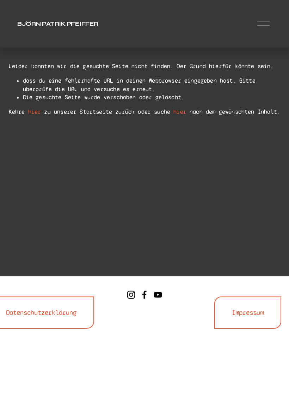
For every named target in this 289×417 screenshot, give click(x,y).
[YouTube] (158, 294)
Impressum (248, 313)
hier (34, 112)
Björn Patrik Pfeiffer (57, 24)
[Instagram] (131, 294)
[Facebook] (144, 294)
